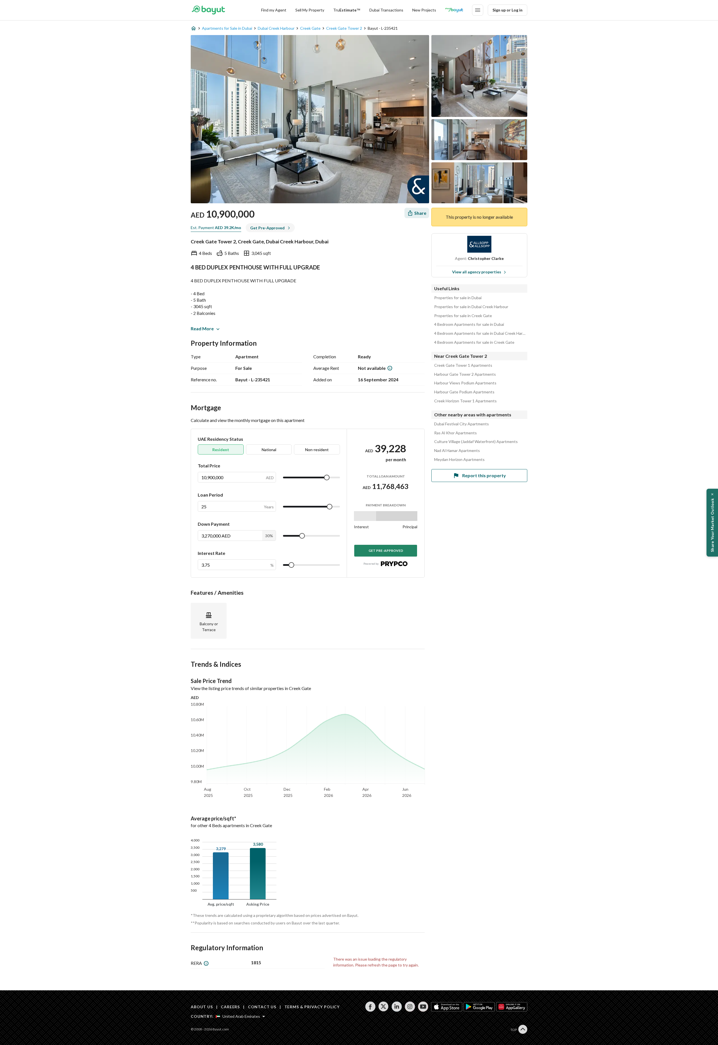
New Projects (424, 10)
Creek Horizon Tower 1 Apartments (465, 401)
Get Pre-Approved (386, 550)
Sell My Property (309, 10)
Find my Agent (273, 10)
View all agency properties (476, 271)
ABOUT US (202, 1006)
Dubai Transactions (386, 10)
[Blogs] (454, 10)
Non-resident (317, 449)
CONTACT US (262, 1006)
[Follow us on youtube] (423, 1007)
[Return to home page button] (208, 10)
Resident (220, 449)
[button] (712, 523)
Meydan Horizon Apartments (459, 459)
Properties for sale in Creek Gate (463, 315)
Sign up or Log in (508, 10)
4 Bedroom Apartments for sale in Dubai (469, 324)
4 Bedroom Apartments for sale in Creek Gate (474, 342)
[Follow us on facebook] (370, 1007)
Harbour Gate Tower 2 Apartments (465, 374)
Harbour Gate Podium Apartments (464, 392)
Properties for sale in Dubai (458, 298)
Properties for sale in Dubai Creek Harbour (471, 306)
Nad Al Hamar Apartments (457, 450)
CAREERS (230, 1006)
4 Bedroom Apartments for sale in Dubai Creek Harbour (480, 333)
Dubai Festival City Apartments (461, 424)
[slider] (327, 477)
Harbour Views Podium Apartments (465, 383)
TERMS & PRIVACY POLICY (312, 1006)
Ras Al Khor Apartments (455, 433)
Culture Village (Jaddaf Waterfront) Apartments (476, 441)
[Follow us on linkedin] (397, 1007)
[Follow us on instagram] (410, 1007)
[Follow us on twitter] (383, 1007)
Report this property (484, 475)
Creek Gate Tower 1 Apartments (463, 365)
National (269, 449)
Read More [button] (202, 328)
